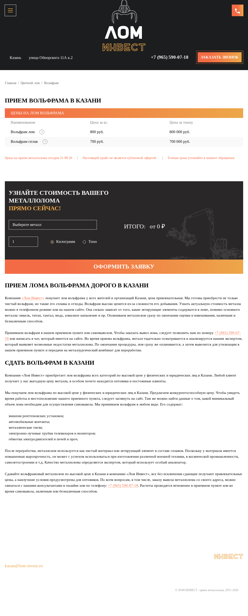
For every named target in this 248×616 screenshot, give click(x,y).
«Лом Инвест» (33, 298)
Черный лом (153, 537)
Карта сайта (187, 545)
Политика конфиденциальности (143, 545)
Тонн (92, 241)
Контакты (101, 545)
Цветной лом (30, 83)
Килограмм (65, 241)
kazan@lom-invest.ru (24, 565)
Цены (176, 537)
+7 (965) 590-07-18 (169, 57)
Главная (10, 83)
